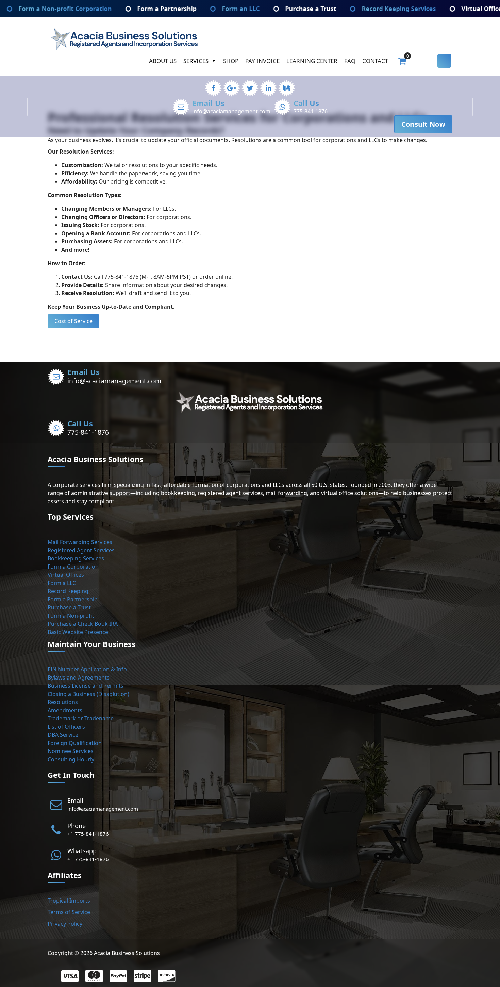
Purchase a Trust (260, 8)
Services (196, 61)
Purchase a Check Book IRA (83, 623)
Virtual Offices (66, 574)
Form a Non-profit (71, 615)
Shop (230, 61)
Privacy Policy (65, 923)
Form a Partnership (117, 8)
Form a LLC (62, 583)
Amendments (65, 710)
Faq (349, 61)
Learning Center (311, 61)
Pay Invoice (262, 61)
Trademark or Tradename (81, 718)
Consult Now (423, 124)
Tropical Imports (69, 900)
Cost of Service (73, 321)
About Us (163, 61)
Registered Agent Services (81, 550)
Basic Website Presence (78, 632)
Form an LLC (191, 8)
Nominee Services (71, 751)
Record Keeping (68, 591)
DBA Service (63, 734)
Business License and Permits (85, 685)
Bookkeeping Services (76, 558)
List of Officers (66, 726)
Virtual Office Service (444, 8)
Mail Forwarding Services (80, 542)
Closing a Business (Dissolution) (88, 694)
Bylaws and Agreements (79, 677)
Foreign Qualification (75, 743)
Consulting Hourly (71, 759)
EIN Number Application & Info (87, 669)
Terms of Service (69, 912)
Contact (375, 61)
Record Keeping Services (349, 8)
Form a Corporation (73, 566)
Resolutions (63, 702)
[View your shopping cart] (402, 60)
